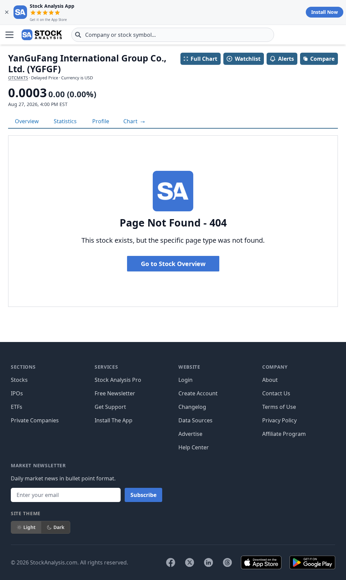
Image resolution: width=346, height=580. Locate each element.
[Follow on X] (189, 562)
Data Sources (195, 420)
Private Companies (35, 420)
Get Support (110, 407)
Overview (27, 121)
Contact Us (276, 393)
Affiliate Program (284, 434)
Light (29, 527)
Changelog (192, 407)
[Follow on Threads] (227, 562)
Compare (322, 58)
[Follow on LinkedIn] (208, 562)
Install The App (113, 420)
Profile (100, 121)
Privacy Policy (279, 420)
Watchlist (248, 58)
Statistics (65, 121)
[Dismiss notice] (7, 12)
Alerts (286, 58)
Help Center (193, 447)
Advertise (190, 434)
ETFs (16, 407)
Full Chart (204, 58)
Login (185, 380)
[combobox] (172, 35)
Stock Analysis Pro (118, 380)
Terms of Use (279, 407)
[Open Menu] (9, 34)
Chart (131, 121)
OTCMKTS (18, 78)
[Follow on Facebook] (170, 562)
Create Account (198, 393)
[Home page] (41, 35)
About (270, 380)
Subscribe (143, 495)
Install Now (324, 12)
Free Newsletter (115, 393)
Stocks (19, 380)
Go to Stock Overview (173, 264)
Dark (59, 527)
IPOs (17, 393)
